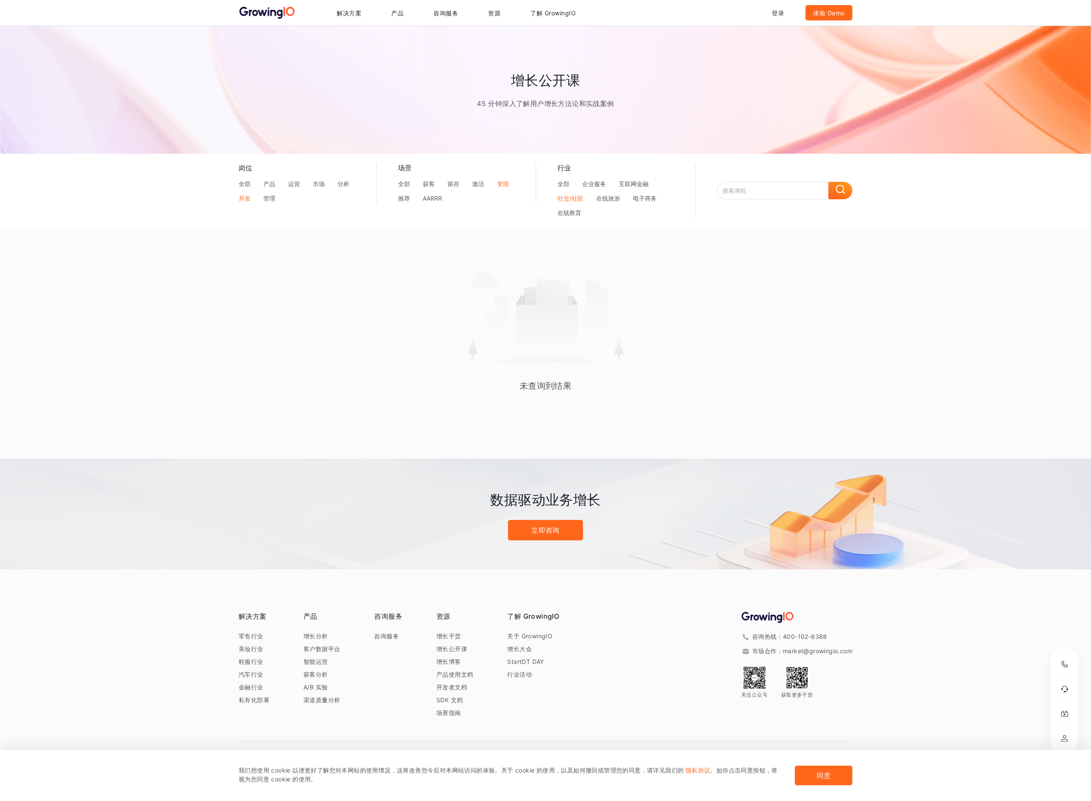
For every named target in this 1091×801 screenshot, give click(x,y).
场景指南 (448, 712)
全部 (245, 183)
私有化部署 (254, 699)
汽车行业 (251, 674)
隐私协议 (698, 770)
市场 (319, 183)
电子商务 (645, 198)
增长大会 (519, 648)
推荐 (404, 198)
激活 (478, 183)
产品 (269, 183)
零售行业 (251, 636)
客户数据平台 (321, 648)
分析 (343, 183)
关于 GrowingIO (529, 636)
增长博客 (448, 661)
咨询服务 (445, 13)
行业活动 (519, 674)
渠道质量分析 (321, 699)
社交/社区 (570, 198)
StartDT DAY (525, 661)
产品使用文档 (454, 674)
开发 (245, 198)
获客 (429, 183)
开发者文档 (451, 687)
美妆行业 (251, 648)
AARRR (432, 198)
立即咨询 (545, 530)
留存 (453, 183)
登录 (778, 13)
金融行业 (251, 687)
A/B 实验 (315, 687)
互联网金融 (634, 183)
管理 (269, 198)
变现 (503, 183)
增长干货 (448, 636)
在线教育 (569, 212)
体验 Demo (829, 13)
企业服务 (594, 183)
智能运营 (315, 661)
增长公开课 (451, 648)
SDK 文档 (449, 699)
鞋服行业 (251, 661)
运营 (294, 183)
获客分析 (315, 674)
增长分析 (315, 636)
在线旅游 (608, 198)
